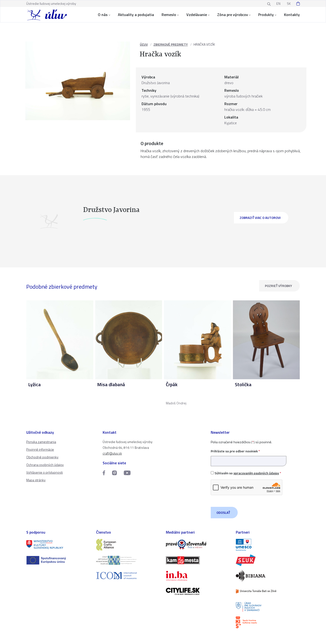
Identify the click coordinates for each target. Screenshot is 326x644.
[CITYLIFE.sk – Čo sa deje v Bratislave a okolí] (198, 591)
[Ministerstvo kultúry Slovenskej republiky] (58, 545)
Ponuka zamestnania (41, 441)
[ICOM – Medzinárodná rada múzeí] (128, 575)
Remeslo (169, 14)
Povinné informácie (40, 449)
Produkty (266, 14)
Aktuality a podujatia (136, 14)
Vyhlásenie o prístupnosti (44, 472)
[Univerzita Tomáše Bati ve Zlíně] (268, 591)
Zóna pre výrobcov (232, 14)
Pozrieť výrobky (278, 285)
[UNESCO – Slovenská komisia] (268, 545)
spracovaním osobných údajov (256, 473)
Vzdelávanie (196, 14)
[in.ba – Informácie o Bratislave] (198, 576)
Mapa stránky (36, 479)
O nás (103, 14)
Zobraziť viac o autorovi (260, 217)
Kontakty (292, 14)
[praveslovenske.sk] (198, 545)
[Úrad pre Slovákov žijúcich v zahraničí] (268, 607)
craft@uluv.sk (112, 453)
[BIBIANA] (268, 576)
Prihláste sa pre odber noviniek (235, 451)
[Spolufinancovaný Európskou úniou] (58, 560)
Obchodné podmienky (42, 457)
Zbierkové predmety (170, 44)
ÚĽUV (144, 44)
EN (278, 3)
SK (289, 3)
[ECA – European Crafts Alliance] (128, 545)
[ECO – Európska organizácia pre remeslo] (128, 560)
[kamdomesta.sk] (198, 560)
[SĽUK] (268, 560)
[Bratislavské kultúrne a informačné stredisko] (268, 622)
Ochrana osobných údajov (45, 464)
